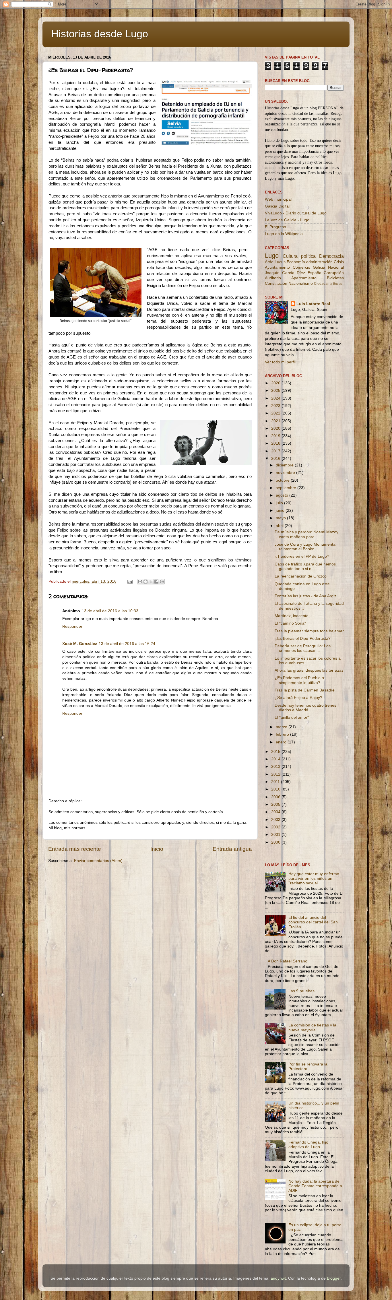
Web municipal (278, 199)
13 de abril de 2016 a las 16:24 (127, 644)
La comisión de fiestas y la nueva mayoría (312, 1027)
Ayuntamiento (277, 267)
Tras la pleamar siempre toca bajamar (309, 631)
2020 (276, 428)
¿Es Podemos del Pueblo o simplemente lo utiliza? (299, 680)
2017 (276, 451)
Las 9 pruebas (301, 991)
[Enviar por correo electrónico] (140, 581)
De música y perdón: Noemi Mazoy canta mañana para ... (306, 534)
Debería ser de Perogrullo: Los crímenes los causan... (303, 648)
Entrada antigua (232, 849)
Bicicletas (335, 278)
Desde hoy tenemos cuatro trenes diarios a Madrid (305, 707)
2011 (276, 782)
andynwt (278, 1278)
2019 (276, 436)
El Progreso (275, 227)
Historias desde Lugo (99, 34)
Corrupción (334, 273)
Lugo (272, 255)
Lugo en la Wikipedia (284, 234)
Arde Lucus (275, 262)
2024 (276, 398)
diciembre (285, 465)
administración (319, 262)
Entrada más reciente (74, 849)
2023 (276, 406)
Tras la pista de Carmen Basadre (305, 690)
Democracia (331, 256)
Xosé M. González (79, 644)
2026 (276, 383)
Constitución (276, 283)
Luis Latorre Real (313, 304)
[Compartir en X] (151, 581)
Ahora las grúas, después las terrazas (309, 670)
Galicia (319, 267)
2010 (276, 789)
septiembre (286, 488)
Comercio (301, 267)
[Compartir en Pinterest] (162, 581)
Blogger (334, 1278)
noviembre (286, 472)
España (314, 273)
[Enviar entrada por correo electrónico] (129, 581)
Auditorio (273, 278)
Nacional (336, 267)
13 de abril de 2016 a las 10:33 (110, 611)
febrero (283, 734)
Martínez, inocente (291, 616)
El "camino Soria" (290, 623)
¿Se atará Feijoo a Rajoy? (298, 697)
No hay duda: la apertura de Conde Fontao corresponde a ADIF (315, 1186)
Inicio (156, 849)
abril (280, 526)
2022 (276, 413)
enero (282, 742)
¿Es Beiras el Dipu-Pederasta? (303, 638)
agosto (282, 495)
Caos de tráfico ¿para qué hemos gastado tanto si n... (305, 566)
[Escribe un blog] (145, 581)
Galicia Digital (277, 206)
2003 (276, 819)
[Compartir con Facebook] (156, 581)
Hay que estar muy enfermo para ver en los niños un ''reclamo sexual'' (313, 878)
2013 (276, 766)
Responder (72, 626)
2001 (276, 834)
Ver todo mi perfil (280, 362)
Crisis (339, 262)
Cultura (290, 256)
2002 (276, 827)
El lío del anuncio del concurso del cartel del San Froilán (313, 922)
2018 (276, 443)
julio (280, 503)
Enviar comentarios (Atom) (98, 861)
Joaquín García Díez (285, 273)
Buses (337, 283)
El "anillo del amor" (292, 717)
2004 (276, 812)
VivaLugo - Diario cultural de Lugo (296, 213)
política (308, 256)
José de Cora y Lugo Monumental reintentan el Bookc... (305, 546)
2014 (276, 759)
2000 (276, 842)
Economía (296, 262)
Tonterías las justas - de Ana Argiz (305, 596)
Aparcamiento (304, 278)
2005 (276, 804)
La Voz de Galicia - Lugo (287, 220)
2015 (276, 751)
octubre (283, 480)
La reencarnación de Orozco (301, 576)
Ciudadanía (323, 284)
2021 (276, 421)
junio (281, 510)
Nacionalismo (300, 283)
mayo (281, 518)
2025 (276, 390)
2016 (276, 458)
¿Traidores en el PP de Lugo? (302, 556)
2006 (276, 797)
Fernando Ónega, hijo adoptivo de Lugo (308, 1144)
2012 (276, 774)
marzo (282, 727)
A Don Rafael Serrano (287, 961)
